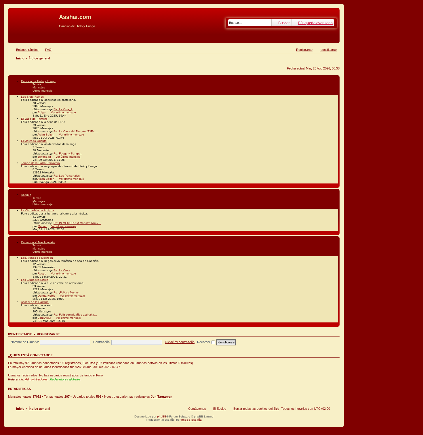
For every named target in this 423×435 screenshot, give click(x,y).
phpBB (161, 416)
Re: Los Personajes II (68, 175)
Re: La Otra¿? (63, 109)
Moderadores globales (65, 379)
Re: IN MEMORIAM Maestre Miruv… (77, 223)
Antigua (26, 194)
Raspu (42, 273)
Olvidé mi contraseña (180, 342)
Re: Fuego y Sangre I (68, 153)
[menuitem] (46, 49)
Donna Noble (46, 295)
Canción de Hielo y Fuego (38, 81)
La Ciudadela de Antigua (37, 210)
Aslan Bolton (45, 134)
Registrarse (48, 334)
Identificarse (20, 334)
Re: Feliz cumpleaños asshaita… (75, 314)
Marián (42, 226)
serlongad (44, 156)
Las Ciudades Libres (34, 279)
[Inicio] (34, 18)
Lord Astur (44, 317)
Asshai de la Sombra (35, 301)
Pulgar (42, 112)
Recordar (204, 342)
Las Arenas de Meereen (37, 257)
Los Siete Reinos (32, 96)
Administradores (36, 379)
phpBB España (191, 419)
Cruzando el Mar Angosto (38, 242)
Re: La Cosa (62, 270)
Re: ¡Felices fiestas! (66, 292)
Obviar (14, 35)
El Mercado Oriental (34, 140)
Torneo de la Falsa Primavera (40, 163)
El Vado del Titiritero (34, 118)
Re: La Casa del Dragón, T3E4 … (76, 131)
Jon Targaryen (161, 396)
